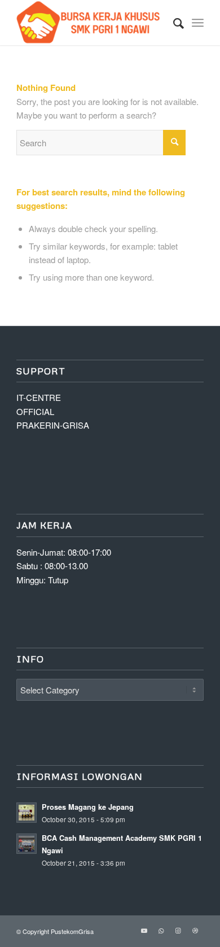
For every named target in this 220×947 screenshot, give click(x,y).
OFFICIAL (35, 411)
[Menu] (198, 22)
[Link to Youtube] (144, 930)
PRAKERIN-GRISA (52, 425)
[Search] (173, 22)
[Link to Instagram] (178, 930)
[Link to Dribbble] (195, 930)
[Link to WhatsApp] (161, 930)
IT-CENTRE (38, 397)
